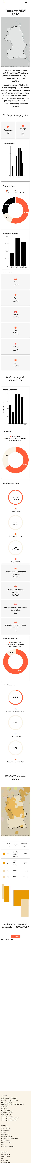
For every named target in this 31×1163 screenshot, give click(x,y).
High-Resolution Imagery (9, 1098)
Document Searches (7, 1146)
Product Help (5, 1154)
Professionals (5, 1140)
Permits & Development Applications (12, 1104)
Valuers (3, 1132)
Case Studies (5, 1156)
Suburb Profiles (6, 1128)
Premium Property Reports (9, 1100)
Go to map (15, 936)
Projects (4, 1108)
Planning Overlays (7, 1116)
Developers (4, 1134)
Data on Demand (6, 1102)
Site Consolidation (7, 1112)
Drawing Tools (5, 1110)
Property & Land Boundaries (10, 1118)
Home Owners (5, 1130)
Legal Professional (7, 1136)
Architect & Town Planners (9, 1138)
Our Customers (6, 1142)
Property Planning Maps (8, 1120)
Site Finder (4, 1106)
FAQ (2, 1158)
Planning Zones (6, 1114)
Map (2, 1144)
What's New (4, 1160)
